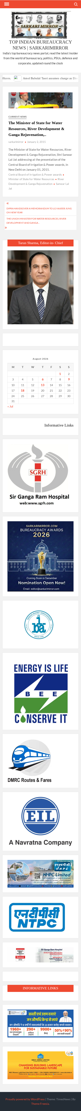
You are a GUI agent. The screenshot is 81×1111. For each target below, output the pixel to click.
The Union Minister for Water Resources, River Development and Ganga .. (36, 220)
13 (42, 385)
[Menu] (6, 4)
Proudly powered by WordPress (25, 1099)
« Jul (10, 406)
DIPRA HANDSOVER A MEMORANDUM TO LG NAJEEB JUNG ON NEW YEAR (39, 210)
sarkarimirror (15, 141)
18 (22, 390)
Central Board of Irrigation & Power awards (35, 174)
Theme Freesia (40, 1103)
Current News (17, 116)
